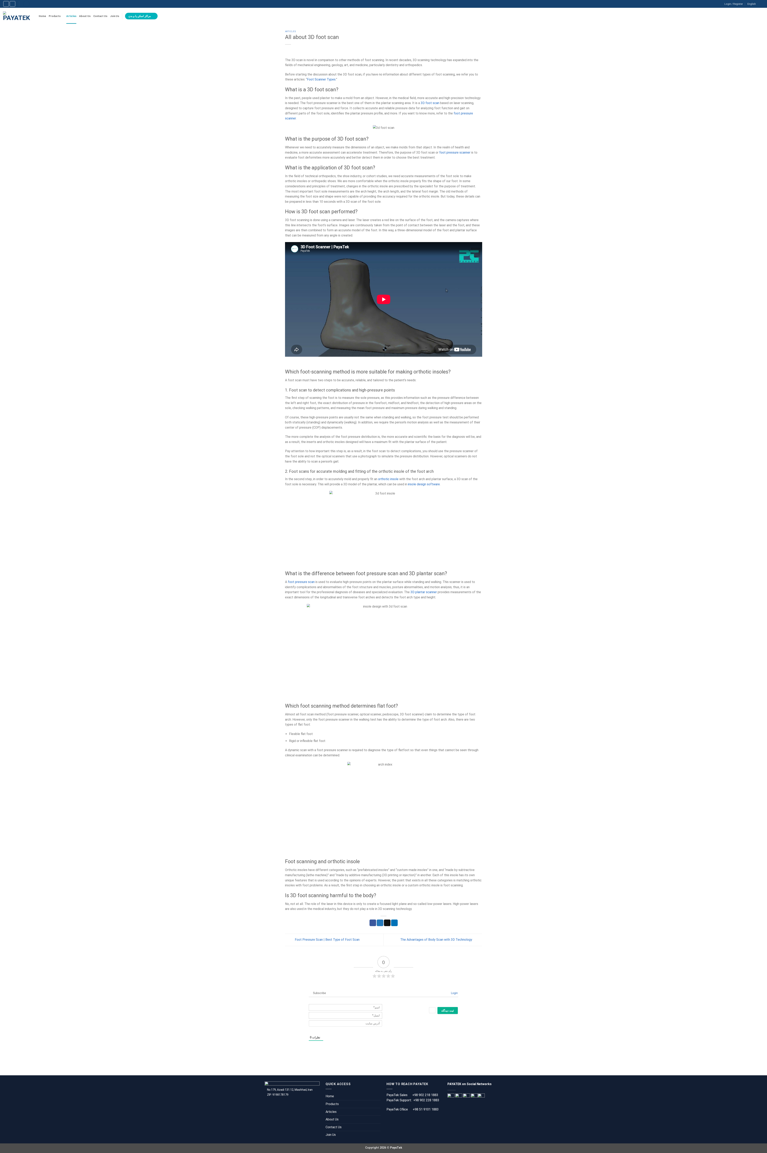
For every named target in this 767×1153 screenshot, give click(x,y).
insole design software (424, 484)
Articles (71, 16)
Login (454, 993)
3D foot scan (430, 103)
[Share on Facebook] (373, 923)
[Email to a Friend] (387, 923)
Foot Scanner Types (321, 79)
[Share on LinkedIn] (394, 923)
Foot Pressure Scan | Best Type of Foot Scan (327, 939)
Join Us (114, 16)
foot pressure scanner (454, 152)
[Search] (26, 4)
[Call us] (12, 4)
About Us (84, 16)
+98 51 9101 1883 (426, 1109)
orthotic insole (388, 479)
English (751, 3)
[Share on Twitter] (380, 923)
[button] (762, 16)
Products (55, 16)
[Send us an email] (6, 4)
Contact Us (100, 16)
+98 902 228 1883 (426, 1100)
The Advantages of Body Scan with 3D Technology (436, 939)
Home (42, 16)
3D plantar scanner (423, 592)
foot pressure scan (301, 582)
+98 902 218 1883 (425, 1095)
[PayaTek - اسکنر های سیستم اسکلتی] (18, 16)
